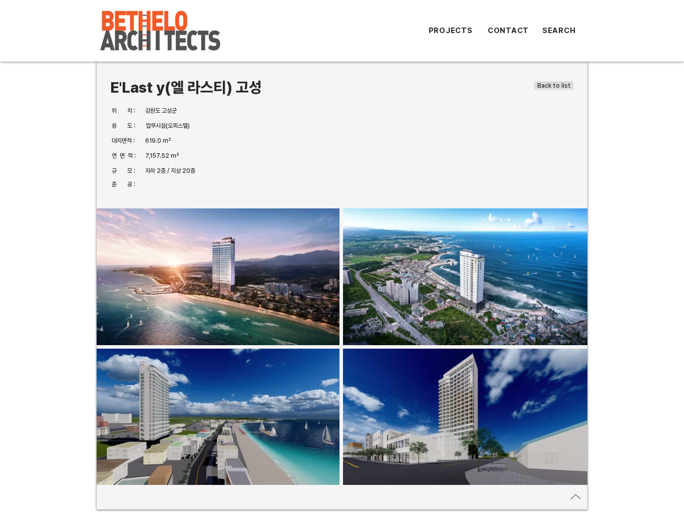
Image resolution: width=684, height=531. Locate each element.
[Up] (575, 496)
